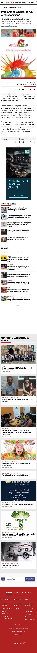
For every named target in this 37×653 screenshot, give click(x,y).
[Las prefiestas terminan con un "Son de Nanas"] (18, 491)
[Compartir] (19, 89)
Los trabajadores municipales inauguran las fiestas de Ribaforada (18, 299)
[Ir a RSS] (31, 592)
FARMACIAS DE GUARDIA (18, 604)
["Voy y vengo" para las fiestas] (18, 551)
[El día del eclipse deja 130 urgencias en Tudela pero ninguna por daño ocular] (4, 290)
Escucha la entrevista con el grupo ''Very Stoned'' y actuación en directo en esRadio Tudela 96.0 (16, 432)
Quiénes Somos (28, 615)
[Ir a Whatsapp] (25, 592)
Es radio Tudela (5, 604)
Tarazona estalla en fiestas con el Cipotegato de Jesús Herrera (17, 238)
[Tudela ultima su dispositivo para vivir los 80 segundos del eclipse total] (4, 258)
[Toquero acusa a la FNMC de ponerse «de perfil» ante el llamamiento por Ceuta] (4, 217)
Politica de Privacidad (29, 604)
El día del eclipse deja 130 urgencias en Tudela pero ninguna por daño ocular (18, 291)
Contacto (28, 612)
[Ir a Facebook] (14, 592)
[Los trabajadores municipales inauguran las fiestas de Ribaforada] (4, 298)
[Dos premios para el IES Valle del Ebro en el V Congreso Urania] (18, 354)
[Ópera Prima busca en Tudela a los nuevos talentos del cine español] (4, 232)
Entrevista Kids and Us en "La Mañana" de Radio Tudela (16, 464)
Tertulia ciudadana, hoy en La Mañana (15, 475)
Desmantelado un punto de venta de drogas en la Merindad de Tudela (18, 275)
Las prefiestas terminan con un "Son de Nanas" (18, 504)
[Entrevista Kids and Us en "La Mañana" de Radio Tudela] (18, 450)
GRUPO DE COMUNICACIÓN (7, 617)
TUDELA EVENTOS (5, 612)
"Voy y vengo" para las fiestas (12, 565)
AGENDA (16, 608)
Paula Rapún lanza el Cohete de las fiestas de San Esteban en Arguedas (18, 283)
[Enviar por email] (15, 89)
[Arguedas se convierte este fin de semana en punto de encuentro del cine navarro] (4, 266)
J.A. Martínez (6, 371)
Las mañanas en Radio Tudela (11, 8)
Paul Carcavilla (6, 83)
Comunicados (30, 619)
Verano (22, 139)
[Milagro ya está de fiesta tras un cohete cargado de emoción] (4, 210)
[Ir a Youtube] (28, 592)
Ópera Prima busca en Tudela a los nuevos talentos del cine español (18, 231)
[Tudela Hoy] (19, 2)
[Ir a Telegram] (17, 592)
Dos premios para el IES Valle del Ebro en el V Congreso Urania (17, 369)
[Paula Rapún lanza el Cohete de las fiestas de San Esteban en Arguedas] (4, 282)
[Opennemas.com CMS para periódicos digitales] (18, 643)
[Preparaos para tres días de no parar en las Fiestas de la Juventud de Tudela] (4, 224)
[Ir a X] (19, 592)
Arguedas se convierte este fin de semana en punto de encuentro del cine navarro (18, 268)
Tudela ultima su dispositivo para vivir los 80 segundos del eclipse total (18, 259)
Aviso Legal (29, 608)
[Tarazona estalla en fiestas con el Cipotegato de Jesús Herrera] (4, 239)
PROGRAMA (4, 139)
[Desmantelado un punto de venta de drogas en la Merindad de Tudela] (4, 275)
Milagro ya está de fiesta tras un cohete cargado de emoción (17, 209)
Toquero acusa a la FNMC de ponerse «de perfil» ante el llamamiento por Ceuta (19, 217)
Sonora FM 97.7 (7, 608)
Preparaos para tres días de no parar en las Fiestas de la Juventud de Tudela (19, 224)
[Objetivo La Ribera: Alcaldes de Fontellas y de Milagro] (18, 386)
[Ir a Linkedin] (22, 592)
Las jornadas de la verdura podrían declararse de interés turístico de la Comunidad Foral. (18, 535)
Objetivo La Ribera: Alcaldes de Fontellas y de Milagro (17, 400)
